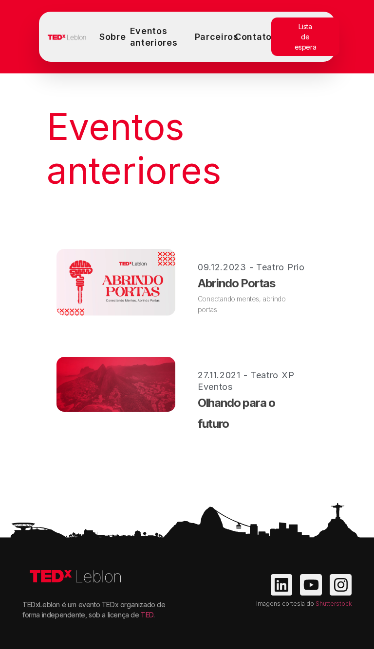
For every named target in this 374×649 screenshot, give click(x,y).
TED (147, 615)
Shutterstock (334, 603)
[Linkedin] (282, 585)
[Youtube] (311, 585)
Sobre (112, 37)
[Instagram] (341, 585)
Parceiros (217, 37)
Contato (253, 37)
